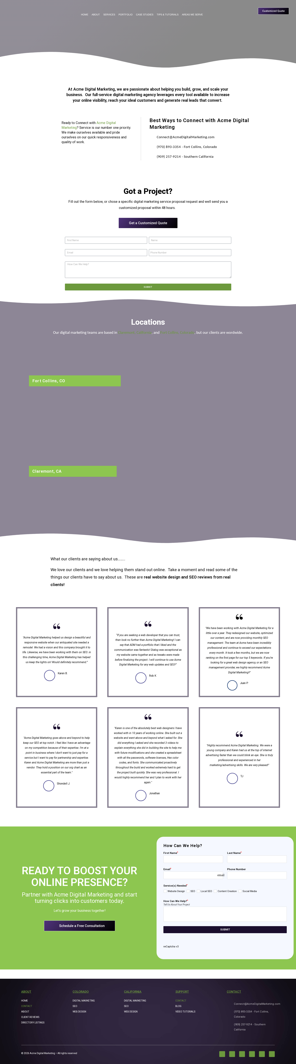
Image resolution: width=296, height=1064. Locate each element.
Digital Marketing (84, 1000)
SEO (75, 1006)
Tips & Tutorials (167, 14)
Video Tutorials (185, 1011)
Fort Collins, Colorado (177, 333)
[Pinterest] (252, 1054)
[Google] (272, 1054)
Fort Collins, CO (48, 380)
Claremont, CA (47, 471)
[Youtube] (262, 1054)
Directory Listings (33, 1022)
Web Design (79, 1011)
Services (109, 14)
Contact (26, 1006)
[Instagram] (232, 1054)
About (96, 14)
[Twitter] (242, 1054)
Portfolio (126, 14)
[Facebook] (222, 1054)
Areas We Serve (192, 14)
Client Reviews (30, 1017)
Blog (178, 1006)
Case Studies (144, 14)
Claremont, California (135, 333)
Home (84, 14)
